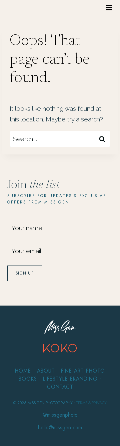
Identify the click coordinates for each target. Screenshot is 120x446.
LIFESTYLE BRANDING (70, 379)
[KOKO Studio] (60, 348)
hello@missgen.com (60, 427)
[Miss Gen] (60, 327)
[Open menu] (109, 7)
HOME (23, 371)
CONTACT (60, 387)
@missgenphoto (60, 415)
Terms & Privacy (91, 403)
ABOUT (46, 371)
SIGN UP (25, 273)
